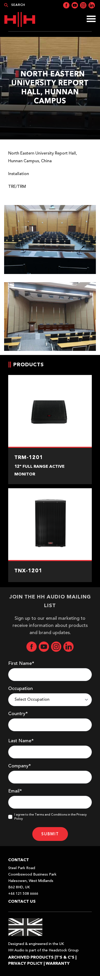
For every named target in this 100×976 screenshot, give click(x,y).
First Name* (21, 663)
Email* (15, 791)
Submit (50, 834)
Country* (18, 713)
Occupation (20, 688)
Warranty (58, 963)
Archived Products (31, 957)
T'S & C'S (65, 957)
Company (19, 766)
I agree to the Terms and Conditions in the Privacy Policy (50, 816)
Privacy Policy (25, 963)
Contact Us (22, 901)
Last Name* (21, 741)
